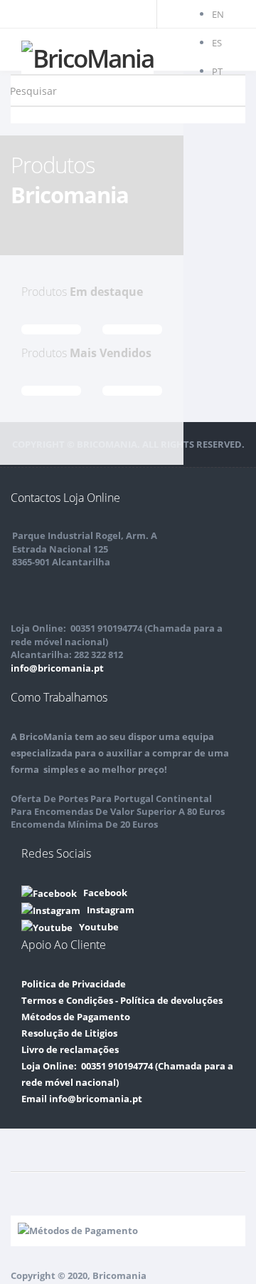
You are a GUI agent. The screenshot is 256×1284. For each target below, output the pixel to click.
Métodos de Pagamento (75, 1016)
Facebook (102, 892)
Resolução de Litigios (69, 1033)
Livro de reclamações (70, 1049)
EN (218, 14)
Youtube (96, 926)
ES (217, 42)
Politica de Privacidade (73, 983)
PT (217, 71)
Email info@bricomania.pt (81, 1098)
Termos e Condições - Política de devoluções (122, 1000)
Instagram (107, 909)
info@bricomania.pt (57, 668)
